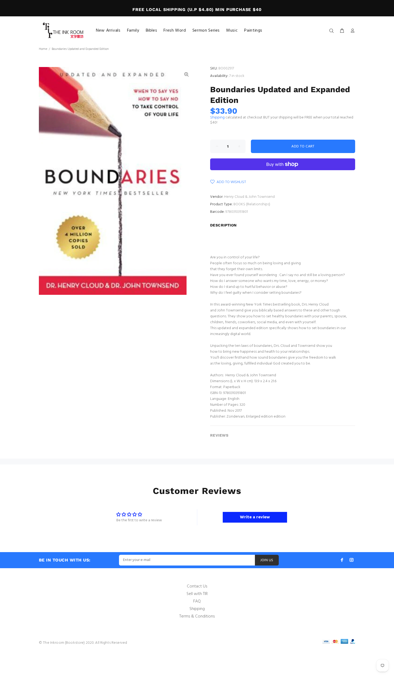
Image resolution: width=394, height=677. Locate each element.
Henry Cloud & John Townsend (249, 197)
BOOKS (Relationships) (251, 204)
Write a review (255, 517)
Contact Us (197, 586)
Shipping (217, 117)
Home (43, 49)
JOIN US (266, 560)
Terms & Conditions (197, 616)
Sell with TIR (197, 593)
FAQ (197, 601)
